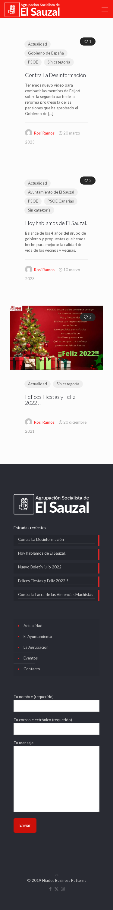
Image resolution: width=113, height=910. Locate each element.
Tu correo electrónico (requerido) (43, 719)
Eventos (31, 658)
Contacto (32, 668)
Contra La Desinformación (55, 75)
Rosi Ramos (44, 133)
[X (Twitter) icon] (56, 888)
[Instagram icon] (63, 888)
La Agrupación (36, 647)
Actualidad (37, 44)
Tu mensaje (23, 742)
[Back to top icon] (56, 874)
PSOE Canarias (61, 201)
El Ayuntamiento (38, 636)
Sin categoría (59, 62)
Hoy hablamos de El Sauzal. (56, 223)
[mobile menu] (105, 9)
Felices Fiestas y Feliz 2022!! (50, 399)
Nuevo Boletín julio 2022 (39, 567)
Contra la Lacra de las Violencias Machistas (55, 594)
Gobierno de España (46, 53)
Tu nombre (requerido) (34, 696)
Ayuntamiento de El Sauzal (51, 192)
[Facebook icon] (50, 888)
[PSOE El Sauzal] (32, 8)
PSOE (33, 62)
